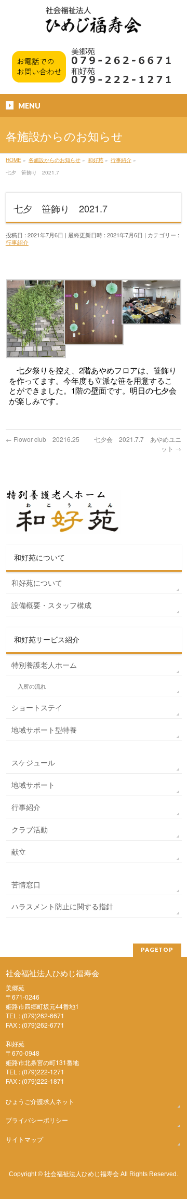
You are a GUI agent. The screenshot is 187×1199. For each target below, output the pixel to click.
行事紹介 (17, 242)
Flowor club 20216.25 (42, 439)
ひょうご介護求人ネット (40, 1101)
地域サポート (33, 784)
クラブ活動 (29, 829)
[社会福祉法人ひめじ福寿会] (93, 25)
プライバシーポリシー (37, 1119)
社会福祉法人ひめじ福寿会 (81, 1173)
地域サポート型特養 (44, 729)
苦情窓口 (26, 884)
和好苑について (36, 582)
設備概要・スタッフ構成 (51, 605)
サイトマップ (24, 1139)
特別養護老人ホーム (44, 664)
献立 (18, 851)
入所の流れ (32, 686)
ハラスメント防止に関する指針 (62, 906)
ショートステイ (36, 707)
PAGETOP (157, 949)
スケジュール (33, 762)
